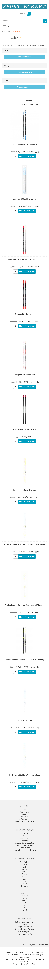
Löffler (24, 881)
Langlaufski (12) (24, 924)
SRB (24, 905)
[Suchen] (45, 21)
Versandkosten (42, 945)
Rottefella (24, 896)
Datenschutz (24, 838)
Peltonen (24, 891)
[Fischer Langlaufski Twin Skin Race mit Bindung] (24, 585)
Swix (24, 908)
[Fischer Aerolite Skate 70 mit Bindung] (24, 755)
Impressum (24, 833)
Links (25, 809)
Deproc (24, 872)
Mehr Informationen (26, 156)
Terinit (24, 910)
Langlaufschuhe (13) (24, 927)
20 (29, 104)
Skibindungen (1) (24, 932)
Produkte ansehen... (24, 57)
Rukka (24, 898)
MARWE (24, 884)
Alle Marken (24, 862)
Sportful (25, 903)
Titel (30, 100)
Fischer (6, 50)
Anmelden (22, 13)
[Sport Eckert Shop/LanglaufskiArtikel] (20, 38)
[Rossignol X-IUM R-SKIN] (24, 294)
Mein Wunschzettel (24, 819)
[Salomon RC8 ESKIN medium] (24, 179)
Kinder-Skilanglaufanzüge (24, 929)
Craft (24, 867)
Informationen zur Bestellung (24, 850)
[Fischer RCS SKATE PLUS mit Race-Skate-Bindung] (24, 525)
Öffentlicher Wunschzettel (24, 821)
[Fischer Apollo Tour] (24, 700)
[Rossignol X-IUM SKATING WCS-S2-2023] (24, 240)
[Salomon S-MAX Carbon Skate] (24, 125)
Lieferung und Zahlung (24, 845)
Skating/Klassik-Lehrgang (24, 922)
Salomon (7, 81)
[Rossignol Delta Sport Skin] (24, 355)
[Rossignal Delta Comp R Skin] (24, 410)
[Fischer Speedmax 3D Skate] (24, 470)
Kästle (24, 876)
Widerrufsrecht (24, 848)
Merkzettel (24, 817)
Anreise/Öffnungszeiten (24, 843)
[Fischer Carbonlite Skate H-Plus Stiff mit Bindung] (24, 640)
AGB (24, 836)
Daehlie (24, 869)
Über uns (24, 841)
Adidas (24, 865)
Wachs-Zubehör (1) (24, 934)
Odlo (25, 888)
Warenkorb (24, 812)
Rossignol (8, 66)
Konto (24, 814)
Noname (24, 886)
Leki (24, 879)
